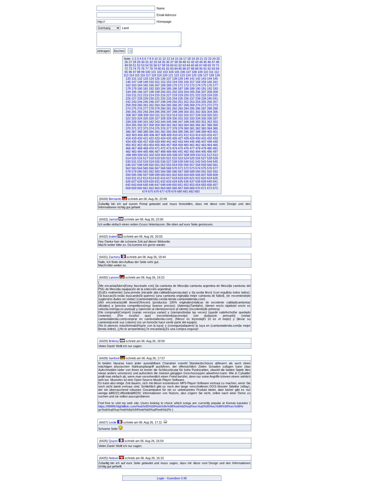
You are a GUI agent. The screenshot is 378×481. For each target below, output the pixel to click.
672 (209, 188)
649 (168, 184)
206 (197, 91)
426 (174, 138)
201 (168, 91)
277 (145, 108)
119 (159, 75)
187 (180, 88)
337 (215, 118)
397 (192, 131)
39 (180, 62)
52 (138, 65)
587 (180, 171)
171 (180, 85)
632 (162, 181)
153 (168, 82)
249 (168, 101)
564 (139, 168)
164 (139, 85)
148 (139, 82)
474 (174, 148)
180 (139, 88)
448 (209, 141)
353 (215, 121)
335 (203, 118)
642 (128, 184)
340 (139, 121)
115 (137, 75)
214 (151, 95)
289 (215, 108)
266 (174, 105)
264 (162, 105)
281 (168, 108)
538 (174, 161)
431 (203, 138)
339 (133, 121)
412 (186, 135)
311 (157, 115)
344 (162, 121)
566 (151, 168)
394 (174, 131)
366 (197, 125)
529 (215, 158)
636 (186, 181)
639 (203, 181)
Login (160, 478)
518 (151, 158)
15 (176, 58)
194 (128, 91)
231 (157, 98)
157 (192, 82)
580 (139, 171)
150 (151, 82)
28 (134, 62)
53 (142, 65)
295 (157, 111)
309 (145, 115)
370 (128, 128)
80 (159, 68)
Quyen (113, 441)
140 (186, 78)
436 (139, 141)
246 (151, 101)
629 (145, 181)
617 (168, 178)
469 (145, 148)
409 (169, 135)
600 (162, 174)
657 (215, 184)
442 (174, 141)
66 (196, 65)
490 (174, 151)
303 (203, 111)
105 (176, 72)
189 (192, 88)
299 (180, 111)
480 (209, 148)
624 (209, 178)
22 (205, 58)
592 (209, 171)
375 (157, 128)
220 (186, 95)
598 (151, 174)
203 (180, 91)
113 (126, 75)
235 (180, 98)
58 (163, 65)
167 (157, 85)
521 (168, 158)
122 (176, 75)
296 (162, 111)
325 (145, 118)
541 (192, 161)
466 (128, 148)
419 (133, 138)
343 (157, 121)
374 (151, 128)
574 (197, 168)
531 (133, 161)
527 (203, 158)
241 (215, 98)
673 (215, 188)
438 (151, 141)
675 (150, 191)
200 (162, 91)
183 (157, 88)
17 (185, 58)
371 (133, 128)
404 (140, 135)
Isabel (113, 236)
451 (133, 145)
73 (130, 68)
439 (157, 141)
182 (151, 88)
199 (157, 91)
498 (128, 155)
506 (174, 155)
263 (157, 105)
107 (188, 72)
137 (168, 78)
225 (215, 95)
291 (133, 111)
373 (145, 128)
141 (192, 78)
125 (193, 75)
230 (151, 98)
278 (151, 108)
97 (134, 72)
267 (180, 105)
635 (180, 181)
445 (192, 141)
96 (130, 72)
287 (203, 108)
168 (162, 85)
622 (197, 178)
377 (168, 128)
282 (174, 108)
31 (147, 62)
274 (128, 108)
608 (209, 174)
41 (188, 62)
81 (163, 68)
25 (218, 58)
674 (144, 191)
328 (162, 118)
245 (145, 101)
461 (192, 145)
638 (197, 181)
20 (197, 58)
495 (203, 151)
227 (133, 98)
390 (151, 131)
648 (162, 184)
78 (151, 68)
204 (186, 91)
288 (209, 108)
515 (133, 158)
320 (209, 115)
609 (215, 174)
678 (167, 191)
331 (180, 118)
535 (157, 161)
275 (133, 108)
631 (157, 181)
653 (192, 184)
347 (180, 121)
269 (192, 105)
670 (197, 188)
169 (168, 85)
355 (133, 125)
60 (172, 65)
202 (174, 91)
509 (192, 155)
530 (128, 161)
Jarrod (113, 219)
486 (151, 151)
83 (172, 68)
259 (133, 105)
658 (128, 188)
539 (180, 161)
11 (160, 58)
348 (186, 121)
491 (180, 151)
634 (174, 181)
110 (205, 72)
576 (209, 168)
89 (196, 68)
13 (168, 58)
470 (151, 148)
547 (133, 165)
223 (203, 95)
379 (180, 128)
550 (151, 165)
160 (209, 82)
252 (186, 101)
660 (139, 188)
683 (197, 191)
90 (201, 68)
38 (176, 62)
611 (134, 178)
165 (145, 85)
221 (192, 95)
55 (151, 65)
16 (180, 58)
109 (200, 72)
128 (211, 75)
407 (157, 135)
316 (186, 115)
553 (168, 165)
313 (168, 115)
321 (215, 115)
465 (215, 145)
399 (203, 131)
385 (215, 128)
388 (139, 131)
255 (203, 101)
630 (151, 181)
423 (157, 138)
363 (180, 125)
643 (133, 184)
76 (142, 68)
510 (198, 155)
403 (134, 135)
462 (197, 145)
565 (145, 168)
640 (209, 181)
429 (192, 138)
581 (145, 171)
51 (134, 65)
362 (174, 125)
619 (180, 178)
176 (209, 85)
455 (157, 145)
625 (215, 178)
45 (205, 62)
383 (203, 128)
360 (162, 125)
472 (162, 148)
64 (188, 65)
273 (215, 105)
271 (203, 105)
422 (151, 138)
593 (215, 171)
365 (192, 125)
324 (139, 118)
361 (168, 125)
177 (215, 85)
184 (162, 88)
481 (215, 148)
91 (205, 68)
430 (197, 138)
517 (145, 158)
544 (209, 161)
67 (201, 65)
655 (203, 184)
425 (168, 138)
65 (192, 65)
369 (215, 125)
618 (174, 178)
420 (139, 138)
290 (128, 111)
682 (191, 191)
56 (155, 65)
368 (209, 125)
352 (209, 121)
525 (192, 158)
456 (162, 145)
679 (173, 191)
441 (168, 141)
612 (139, 178)
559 (203, 165)
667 (180, 188)
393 (168, 131)
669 (192, 188)
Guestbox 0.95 (177, 478)
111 (211, 72)
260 (139, 105)
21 (201, 58)
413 (192, 135)
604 (186, 174)
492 (186, 151)
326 (151, 118)
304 (209, 111)
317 (192, 115)
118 (153, 75)
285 (192, 108)
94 (217, 68)
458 (174, 145)
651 (180, 184)
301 (192, 111)
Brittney (114, 341)
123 (182, 75)
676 (156, 191)
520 (162, 158)
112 (216, 72)
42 (192, 62)
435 (133, 141)
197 (145, 91)
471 (157, 148)
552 (162, 165)
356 (139, 125)
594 (128, 174)
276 (139, 108)
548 (139, 165)
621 (192, 178)
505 (169, 155)
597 (145, 174)
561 (215, 165)
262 (151, 105)
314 (174, 115)
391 (157, 131)
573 (192, 168)
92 (209, 68)
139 (180, 78)
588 (186, 171)
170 (174, 85)
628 (139, 181)
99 (142, 72)
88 (192, 68)
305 (215, 111)
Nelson (113, 458)
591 (203, 171)
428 (186, 138)
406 (151, 135)
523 (180, 158)
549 (145, 165)
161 (215, 82)
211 (134, 95)
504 (163, 155)
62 (180, 65)
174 (197, 85)
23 (209, 58)
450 (128, 145)
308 (140, 115)
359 (157, 125)
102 (159, 72)
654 (197, 184)
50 (130, 65)
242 (128, 101)
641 (215, 181)
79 (155, 68)
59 (167, 65)
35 (163, 62)
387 (133, 131)
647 (157, 184)
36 (167, 62)
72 (126, 68)
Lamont (114, 277)
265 (168, 105)
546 (128, 165)
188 (186, 88)
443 (180, 141)
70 (213, 65)
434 (128, 141)
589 (192, 171)
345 (168, 121)
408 (163, 135)
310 (151, 115)
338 (128, 121)
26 (126, 62)
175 (203, 85)
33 (155, 62)
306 (128, 115)
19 (193, 58)
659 (133, 188)
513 (215, 155)
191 (203, 88)
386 (128, 131)
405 (145, 135)
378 (174, 128)
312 (162, 115)
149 (145, 82)
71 (217, 65)
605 (192, 174)
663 (157, 188)
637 (192, 181)
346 (174, 121)
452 (139, 145)
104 (171, 72)
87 (188, 68)
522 (174, 158)
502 (151, 155)
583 (157, 171)
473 (168, 148)
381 (192, 128)
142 (197, 78)
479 (203, 148)
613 (145, 178)
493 (192, 151)
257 (215, 101)
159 (203, 82)
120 (164, 75)
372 (139, 128)
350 (197, 121)
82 (167, 68)
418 (128, 138)
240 (209, 98)
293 (145, 111)
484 (139, 151)
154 (174, 82)
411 (180, 135)
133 (145, 78)
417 (215, 135)
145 (215, 78)
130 (128, 78)
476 (186, 148)
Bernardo (115, 199)
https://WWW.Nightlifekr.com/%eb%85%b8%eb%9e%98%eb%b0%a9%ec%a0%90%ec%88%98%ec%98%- (171, 406)
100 (147, 72)
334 (197, 118)
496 (209, 151)
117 (148, 75)
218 (174, 95)
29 (138, 62)
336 (209, 118)
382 (197, 128)
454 (151, 145)
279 (157, 108)
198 (151, 91)
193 (215, 88)
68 (205, 65)
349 (192, 121)
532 (139, 161)
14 (172, 58)
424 (162, 138)
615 (157, 178)
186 (174, 88)
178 (128, 88)
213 (145, 95)
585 (168, 171)
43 (196, 62)
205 (192, 91)
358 (151, 125)
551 (157, 165)
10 (156, 58)
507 (180, 155)
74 (134, 68)
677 (162, 191)
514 (128, 158)
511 (203, 155)
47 (213, 62)
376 (162, 128)
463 (203, 145)
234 (174, 98)
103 (165, 72)
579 (133, 171)
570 (174, 168)
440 (162, 141)
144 (209, 78)
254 (197, 101)
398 (197, 131)
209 (215, 91)
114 (131, 75)
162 (128, 85)
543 (203, 161)
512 (209, 155)
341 (145, 121)
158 (197, 82)
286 (197, 108)
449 (215, 141)
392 (162, 131)
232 (162, 98)
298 (174, 111)
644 (139, 184)
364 (186, 125)
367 (203, 125)
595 (133, 174)
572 (186, 168)
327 (157, 118)
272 (209, 105)
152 (162, 82)
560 (209, 165)
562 (128, 168)
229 (145, 98)
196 (139, 91)
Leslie (112, 422)
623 (203, 178)
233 (168, 98)
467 (133, 148)
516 (139, 158)
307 (134, 115)
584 (162, 171)
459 (180, 145)
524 (186, 158)
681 (185, 191)
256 (209, 101)
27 (130, 62)
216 (162, 95)
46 (209, 62)
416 (209, 135)
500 (140, 155)
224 (209, 95)
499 (134, 155)
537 (168, 161)
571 (180, 168)
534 (151, 161)
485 (145, 151)
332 (186, 118)
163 (133, 85)
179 (133, 88)
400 (209, 131)
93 (213, 68)
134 (151, 78)
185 (168, 88)
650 (174, 184)
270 (197, 105)
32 (151, 62)
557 (192, 165)
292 (139, 111)
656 (209, 184)
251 (180, 101)
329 (168, 118)
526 (197, 158)
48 (217, 62)
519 (157, 158)
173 (192, 85)
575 (203, 168)
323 (133, 118)
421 (145, 138)
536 (162, 161)
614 (151, 178)
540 (186, 161)
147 (133, 82)
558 (197, 165)
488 (162, 151)
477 (192, 148)
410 (174, 135)
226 (128, 98)
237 (192, 98)
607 (203, 174)
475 (180, 148)
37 (172, 62)
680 (179, 191)
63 (184, 65)
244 (139, 101)
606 (197, 174)
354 (128, 125)
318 (197, 115)
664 (162, 188)
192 (209, 88)
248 (162, 101)
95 (126, 72)
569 (168, 168)
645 (145, 184)
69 (209, 65)
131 (133, 78)
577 (215, 168)
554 (174, 165)
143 (203, 78)
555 (180, 165)
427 (180, 138)
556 (186, 165)
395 (180, 131)
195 (133, 91)
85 (180, 68)
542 (197, 161)
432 (209, 138)
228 (139, 98)
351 (203, 121)
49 (126, 65)
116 (142, 75)
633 (168, 181)
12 (164, 58)
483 (133, 151)
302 (197, 111)
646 (151, 184)
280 (162, 108)
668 (186, 188)
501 (145, 155)
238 (197, 98)
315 (180, 115)
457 (168, 145)
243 (133, 101)
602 (174, 174)
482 (128, 151)
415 (203, 135)
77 (147, 68)
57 (159, 65)
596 (139, 174)
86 (184, 68)
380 (186, 128)
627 (133, 181)
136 (162, 78)
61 (176, 65)
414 (197, 135)
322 (128, 118)
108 (194, 72)
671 (203, 188)
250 (174, 101)
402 (128, 135)
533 (145, 161)
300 (186, 111)
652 (186, 184)
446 (197, 141)
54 (147, 65)
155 (180, 82)
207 (203, 91)
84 (176, 68)
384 (209, 128)
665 (168, 188)
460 (186, 145)
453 (145, 145)
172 (186, 85)
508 (186, 155)
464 (209, 145)
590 (197, 171)
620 (186, 178)
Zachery (114, 257)
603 (180, 174)
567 (157, 168)
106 (182, 72)
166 (151, 85)
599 (157, 174)
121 (170, 75)
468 (139, 148)
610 (128, 178)
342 (151, 121)
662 (151, 188)
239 (203, 98)
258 (128, 105)
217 (168, 95)
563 (133, 168)
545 (215, 161)
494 (197, 151)
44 (201, 62)
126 (199, 75)
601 (168, 174)
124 (188, 75)
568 (162, 168)
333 (192, 118)
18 (189, 58)
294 (151, 111)
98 (138, 72)
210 (128, 95)
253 (192, 101)
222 (197, 95)
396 (186, 131)
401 (215, 131)
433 (215, 138)
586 (174, 171)
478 (197, 148)
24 (214, 58)
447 (203, 141)
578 (128, 171)
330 (174, 118)
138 (174, 78)
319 (203, 115)
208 (209, 91)
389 (145, 131)
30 (142, 62)
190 (197, 88)
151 (157, 82)
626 (128, 181)
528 (209, 158)
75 (138, 68)
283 (180, 108)
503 (157, 155)
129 (217, 75)
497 (215, 151)
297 (168, 111)
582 (151, 171)
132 (139, 78)
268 (186, 105)
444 (186, 141)
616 (162, 178)
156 (186, 82)
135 (157, 78)
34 (159, 62)
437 (145, 141)
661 (145, 188)
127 (205, 75)
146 (128, 82)
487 (157, 151)
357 (145, 125)
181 (145, 88)
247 (157, 101)
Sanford (114, 358)
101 (153, 72)
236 (186, 98)
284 (186, 108)
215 (157, 95)
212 (139, 95)
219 (180, 95)
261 (145, 105)
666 (174, 188)
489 (168, 151)
